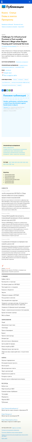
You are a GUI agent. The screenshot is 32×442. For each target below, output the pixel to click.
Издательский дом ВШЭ (8, 389)
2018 (10, 164)
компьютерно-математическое (11, 152)
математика (22, 152)
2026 (13, 162)
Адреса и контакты (16, 427)
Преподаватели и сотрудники (10, 287)
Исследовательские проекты (9, 363)
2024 (18, 162)
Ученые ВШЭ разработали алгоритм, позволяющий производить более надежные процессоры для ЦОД (15, 218)
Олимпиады (5, 327)
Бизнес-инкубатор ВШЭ (8, 346)
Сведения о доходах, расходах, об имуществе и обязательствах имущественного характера (15, 303)
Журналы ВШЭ (5, 399)
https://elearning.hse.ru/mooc (9, 420)
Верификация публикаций (7, 24)
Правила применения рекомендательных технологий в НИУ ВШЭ (15, 435)
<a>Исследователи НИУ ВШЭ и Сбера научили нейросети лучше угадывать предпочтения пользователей (14, 195)
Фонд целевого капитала (8, 297)
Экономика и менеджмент (22, 62)
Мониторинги (5, 365)
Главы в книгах (9, 16)
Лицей (3, 322)
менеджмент (6, 154)
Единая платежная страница (9, 312)
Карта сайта (4, 438)
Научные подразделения (8, 360)
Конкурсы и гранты (7, 376)
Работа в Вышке (6, 315)
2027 (10, 162)
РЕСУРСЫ (5, 383)
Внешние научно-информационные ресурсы (13, 379)
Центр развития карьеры (8, 344)
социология (16, 154)
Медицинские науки (10, 177)
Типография (5, 394)
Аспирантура (5, 338)
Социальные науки (9, 181)
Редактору (28, 440)
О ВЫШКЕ (5, 276)
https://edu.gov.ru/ (7, 414)
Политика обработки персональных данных (12, 432)
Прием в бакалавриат (7, 330)
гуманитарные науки (8, 150)
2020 (4, 164)
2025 (15, 162)
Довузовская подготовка (8, 325)
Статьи (12, 12)
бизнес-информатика (8, 147)
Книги (5, 12)
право (11, 154)
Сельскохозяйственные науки (12, 179)
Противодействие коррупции (10, 300)
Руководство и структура (8, 281)
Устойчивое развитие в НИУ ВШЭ (11, 284)
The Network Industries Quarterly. (9, 46)
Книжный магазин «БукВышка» (9, 391)
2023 (21, 162)
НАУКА (4, 357)
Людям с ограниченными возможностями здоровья (15, 310)
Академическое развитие (8, 373)
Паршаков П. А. (6, 107)
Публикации (15, 7)
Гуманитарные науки (10, 174)
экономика (22, 154)
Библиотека (5, 386)
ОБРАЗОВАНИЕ (6, 319)
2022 (24, 162)
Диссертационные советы (9, 368)
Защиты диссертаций (7, 371)
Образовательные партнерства (10, 349)
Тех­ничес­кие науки (9, 182)
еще (13, 164)
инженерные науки (18, 150)
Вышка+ (4, 333)
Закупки (4, 292)
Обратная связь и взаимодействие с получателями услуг (15, 352)
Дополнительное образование (10, 341)
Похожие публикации (14, 95)
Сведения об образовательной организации (13, 307)
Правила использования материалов (9, 26)
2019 (7, 164)
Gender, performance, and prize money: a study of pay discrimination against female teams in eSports (15, 103)
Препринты (7, 19)
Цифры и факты (6, 279)
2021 (27, 162)
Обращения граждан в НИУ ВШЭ (10, 295)
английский (8, 70)
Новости (5, 188)
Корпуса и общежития (8, 290)
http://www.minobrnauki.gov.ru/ (10, 408)
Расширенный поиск (18, 24)
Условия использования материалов (10, 430)
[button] (4, 98)
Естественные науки (10, 176)
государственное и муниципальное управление (15, 149)
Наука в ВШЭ (21, 26)
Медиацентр (5, 397)
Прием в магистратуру (8, 335)
